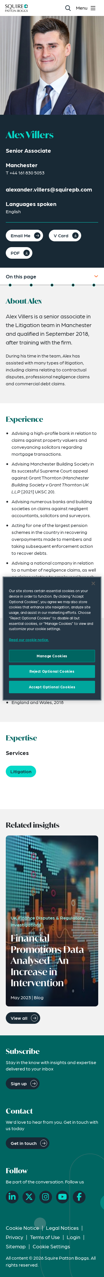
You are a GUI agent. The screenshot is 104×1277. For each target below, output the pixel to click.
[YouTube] (62, 1197)
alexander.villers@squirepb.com (49, 189)
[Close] (93, 583)
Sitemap (16, 1246)
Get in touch (24, 1143)
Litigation (20, 771)
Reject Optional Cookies (51, 671)
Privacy (14, 1237)
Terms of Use (45, 1237)
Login (73, 1237)
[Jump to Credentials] (52, 285)
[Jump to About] (10, 285)
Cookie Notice (22, 1227)
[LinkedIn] (12, 1197)
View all (19, 1018)
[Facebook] (79, 1197)
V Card (61, 235)
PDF (15, 253)
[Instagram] (45, 1197)
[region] (52, 638)
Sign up (19, 1083)
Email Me (20, 235)
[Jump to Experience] (31, 285)
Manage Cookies (52, 656)
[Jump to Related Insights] (93, 285)
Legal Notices (62, 1227)
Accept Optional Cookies (52, 687)
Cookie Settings (51, 1246)
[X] (29, 1197)
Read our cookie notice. (29, 639)
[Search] (68, 8)
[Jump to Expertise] (73, 285)
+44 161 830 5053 (27, 172)
